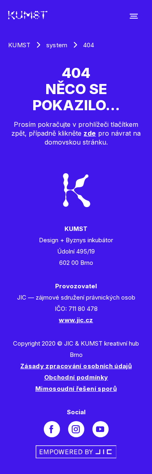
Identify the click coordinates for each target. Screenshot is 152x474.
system (57, 45)
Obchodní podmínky (76, 377)
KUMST (19, 45)
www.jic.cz (76, 320)
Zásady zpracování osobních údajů (76, 366)
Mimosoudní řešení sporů (76, 388)
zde (89, 133)
